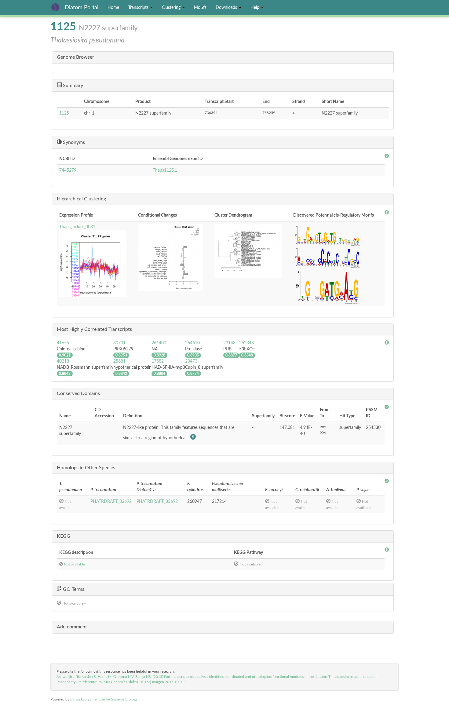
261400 (158, 343)
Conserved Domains (78, 393)
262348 (246, 343)
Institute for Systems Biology (114, 699)
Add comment (72, 626)
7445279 (67, 170)
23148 (229, 343)
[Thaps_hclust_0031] (96, 263)
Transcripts (139, 7)
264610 (192, 343)
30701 (119, 343)
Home (113, 7)
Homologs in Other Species (86, 467)
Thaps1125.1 (165, 170)
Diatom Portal (81, 7)
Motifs (200, 7)
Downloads (227, 7)
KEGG (63, 536)
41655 (63, 343)
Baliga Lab (78, 699)
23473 (191, 361)
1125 (64, 113)
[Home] (57, 7)
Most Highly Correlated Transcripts (94, 329)
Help (255, 7)
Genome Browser (75, 57)
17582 (157, 361)
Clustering (172, 7)
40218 (63, 361)
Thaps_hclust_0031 (77, 227)
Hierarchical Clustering (81, 198)
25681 (119, 361)
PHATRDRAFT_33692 (111, 501)
